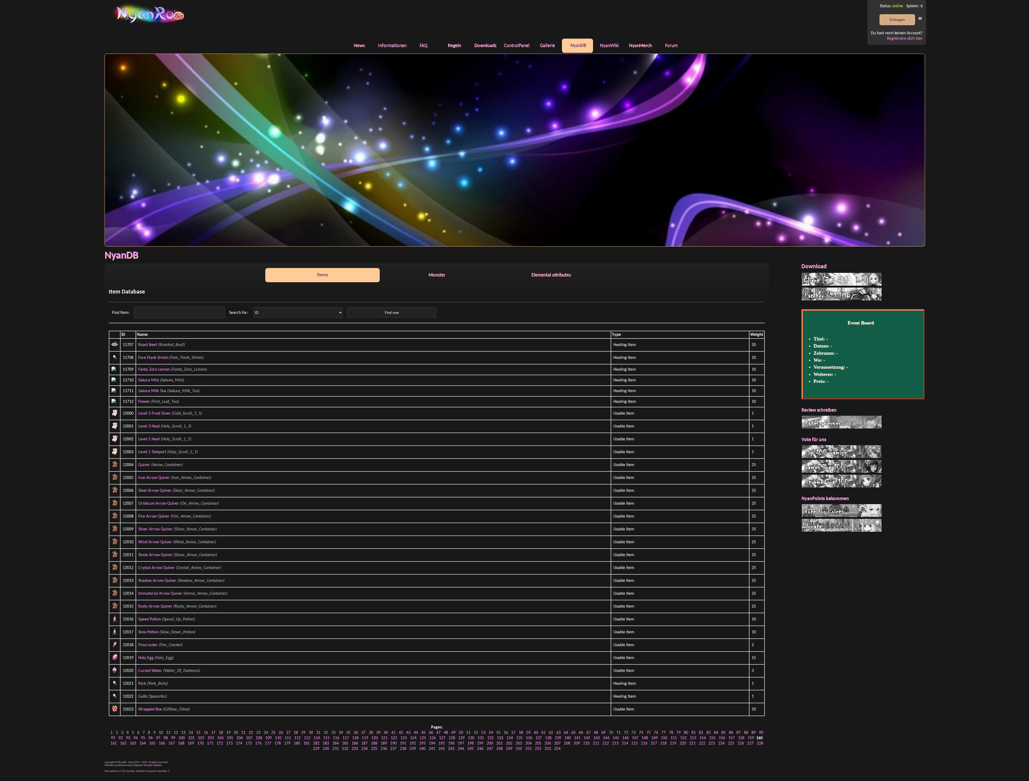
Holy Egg (146, 658)
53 (483, 733)
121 (384, 738)
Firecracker (148, 645)
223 (712, 743)
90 (761, 733)
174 (239, 743)
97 (158, 738)
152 (683, 738)
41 (393, 733)
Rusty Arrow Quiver (155, 606)
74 (641, 733)
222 (702, 743)
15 (198, 733)
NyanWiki (609, 45)
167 (171, 743)
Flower (144, 402)
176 (258, 743)
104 (220, 738)
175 (248, 743)
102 (201, 738)
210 (586, 743)
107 (249, 738)
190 (393, 743)
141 (577, 738)
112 (297, 738)
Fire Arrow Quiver (154, 516)
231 (335, 749)
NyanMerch (640, 45)
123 (403, 738)
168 (181, 743)
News (359, 45)
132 (490, 738)
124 (413, 738)
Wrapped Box (150, 709)
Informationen (392, 45)
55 (498, 733)
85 (723, 733)
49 (453, 733)
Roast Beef (147, 345)
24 (266, 733)
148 (645, 738)
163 (133, 743)
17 (213, 733)
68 (596, 733)
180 (297, 743)
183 (326, 743)
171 (210, 743)
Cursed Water (150, 671)
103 (210, 738)
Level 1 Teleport (152, 452)
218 (663, 743)
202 (509, 743)
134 (509, 738)
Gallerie (547, 45)
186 (355, 743)
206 (548, 743)
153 (693, 738)
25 (273, 733)
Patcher (841, 294)
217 (654, 743)
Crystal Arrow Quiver (156, 568)
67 (588, 733)
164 (142, 743)
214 (625, 743)
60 (536, 733)
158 (741, 738)
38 (371, 733)
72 (626, 733)
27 (288, 733)
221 (692, 743)
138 (548, 738)
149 (654, 738)
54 (491, 733)
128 (452, 738)
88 (746, 733)
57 (513, 733)
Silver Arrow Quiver (155, 529)
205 (538, 743)
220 (683, 743)
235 (374, 749)
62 (551, 733)
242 (441, 749)
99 (173, 738)
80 (686, 733)
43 (408, 733)
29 (303, 733)
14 (191, 733)
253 (548, 749)
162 (123, 743)
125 (423, 738)
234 (364, 749)
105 (230, 738)
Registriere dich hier (905, 38)
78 (671, 733)
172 (220, 743)
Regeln (454, 45)
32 (326, 733)
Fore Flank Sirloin (153, 358)
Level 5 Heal (149, 439)
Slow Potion (148, 632)
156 (722, 738)
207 (557, 743)
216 (644, 743)
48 (446, 733)
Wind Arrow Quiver (155, 542)
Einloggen (897, 20)
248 (499, 749)
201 (499, 743)
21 (243, 733)
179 (287, 743)
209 (576, 743)
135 (519, 738)
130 (471, 738)
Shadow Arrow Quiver (157, 581)
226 (740, 743)
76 (656, 733)
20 (236, 733)
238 (403, 749)
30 (311, 733)
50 (461, 733)
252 (538, 749)
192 (412, 743)
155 (712, 738)
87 (738, 733)
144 (606, 738)
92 (120, 738)
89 (753, 733)
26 (281, 733)
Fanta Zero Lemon (154, 369)
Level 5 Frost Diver (154, 413)
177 (268, 743)
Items (322, 275)
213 (615, 743)
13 (183, 733)
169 (191, 743)
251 (528, 749)
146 (625, 738)
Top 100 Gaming (841, 451)
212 (605, 743)
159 (751, 738)
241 (432, 749)
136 (529, 738)
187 (364, 743)
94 (135, 738)
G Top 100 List (841, 466)
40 (386, 733)
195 (441, 743)
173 (229, 743)
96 (150, 738)
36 (356, 733)
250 (519, 749)
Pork (142, 684)
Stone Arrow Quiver (155, 555)
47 (438, 733)
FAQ (423, 45)
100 (181, 738)
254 (557, 749)
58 (521, 733)
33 (333, 733)
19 (228, 733)
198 (470, 743)
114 (317, 738)
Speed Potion (149, 619)
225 (731, 743)
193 (422, 743)
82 (701, 733)
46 (431, 733)
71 (618, 733)
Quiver (144, 465)
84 (716, 733)
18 (221, 733)
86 (731, 733)
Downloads (485, 45)
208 (567, 743)
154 (702, 738)
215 (634, 743)
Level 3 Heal (149, 426)
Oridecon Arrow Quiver (158, 503)
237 (393, 749)
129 (461, 738)
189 (384, 743)
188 (374, 743)
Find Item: (121, 313)
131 (481, 738)
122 (394, 738)
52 (476, 733)
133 (500, 738)
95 (143, 738)
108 (259, 738)
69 (603, 733)
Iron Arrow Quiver (154, 478)
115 (326, 738)
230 (326, 749)
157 (731, 738)
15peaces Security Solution (147, 765)
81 (693, 733)
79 (678, 733)
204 (528, 743)
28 (296, 733)
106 (239, 738)
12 (176, 733)
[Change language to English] (920, 20)
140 (567, 738)
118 (355, 738)
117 (345, 738)
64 (566, 733)
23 (258, 733)
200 (490, 743)
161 (113, 743)
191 (403, 743)
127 (442, 738)
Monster (436, 275)
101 (191, 738)
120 (374, 738)
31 (318, 733)
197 (461, 743)
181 (306, 743)
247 (490, 749)
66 (581, 733)
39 (378, 733)
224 (721, 743)
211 (596, 743)
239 (412, 749)
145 (616, 738)
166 (162, 743)
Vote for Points (841, 510)
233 (355, 749)
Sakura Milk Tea (152, 391)
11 (168, 733)
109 (268, 738)
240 (422, 749)
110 (278, 738)
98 (165, 738)
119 (365, 738)
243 (451, 749)
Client (841, 279)
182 (316, 743)
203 (519, 743)
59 (528, 733)
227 (750, 743)
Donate (841, 525)
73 (633, 733)
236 (384, 749)
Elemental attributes (551, 275)
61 (543, 733)
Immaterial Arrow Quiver (160, 594)
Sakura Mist (148, 380)
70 (611, 733)
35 (348, 733)
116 (336, 738)
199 (480, 743)
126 (432, 738)
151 (673, 738)
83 (708, 733)
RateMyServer (841, 422)
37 (363, 733)
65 (573, 733)
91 (113, 738)
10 (161, 733)
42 (401, 733)
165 (152, 743)
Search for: (239, 313)
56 (506, 733)
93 (128, 738)
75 (648, 733)
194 (432, 743)
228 (760, 743)
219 (673, 743)
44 (416, 733)
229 (316, 749)
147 (635, 738)
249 (509, 749)
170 (200, 743)
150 (664, 738)
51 (468, 733)
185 (345, 743)
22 (251, 733)
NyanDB (578, 45)
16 (206, 733)
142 (587, 738)
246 (480, 749)
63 (558, 733)
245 (470, 749)
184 (335, 743)
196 (451, 743)
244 (461, 749)
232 (345, 749)
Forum (671, 45)
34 (341, 733)
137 (538, 738)
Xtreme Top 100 (841, 481)
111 (288, 738)
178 (277, 743)
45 (423, 733)
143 (596, 738)
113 (307, 738)
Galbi (142, 696)
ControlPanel (517, 45)
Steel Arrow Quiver (155, 491)
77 (663, 733)
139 (558, 738)
